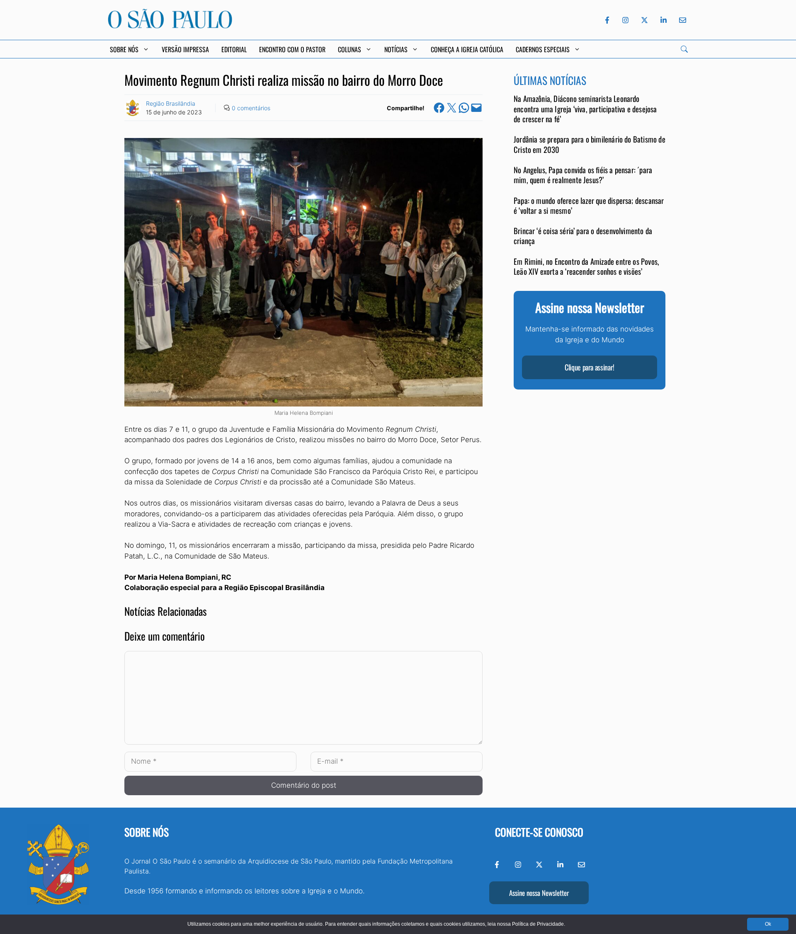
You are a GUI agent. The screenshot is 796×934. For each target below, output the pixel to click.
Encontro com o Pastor (292, 49)
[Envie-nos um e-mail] (681, 20)
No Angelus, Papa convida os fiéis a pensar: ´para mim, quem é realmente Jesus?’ (583, 175)
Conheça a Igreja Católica (467, 49)
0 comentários (251, 107)
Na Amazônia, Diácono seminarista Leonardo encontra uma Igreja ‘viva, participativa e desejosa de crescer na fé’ (585, 109)
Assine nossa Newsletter (539, 893)
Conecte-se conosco (539, 832)
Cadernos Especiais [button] (543, 49)
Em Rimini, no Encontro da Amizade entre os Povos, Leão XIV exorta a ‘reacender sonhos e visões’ (586, 266)
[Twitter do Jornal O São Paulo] (644, 20)
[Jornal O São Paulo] (170, 26)
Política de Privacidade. (538, 924)
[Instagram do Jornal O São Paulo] (625, 20)
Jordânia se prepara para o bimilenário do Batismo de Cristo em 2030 (589, 144)
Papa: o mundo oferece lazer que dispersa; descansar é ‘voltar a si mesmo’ (589, 205)
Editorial (234, 49)
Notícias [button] (396, 49)
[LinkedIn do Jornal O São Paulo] (663, 20)
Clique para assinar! (589, 367)
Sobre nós (146, 832)
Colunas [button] (349, 49)
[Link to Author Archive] (132, 107)
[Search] (684, 49)
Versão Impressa (185, 49)
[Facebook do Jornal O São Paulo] (607, 20)
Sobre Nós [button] (124, 49)
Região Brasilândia (170, 103)
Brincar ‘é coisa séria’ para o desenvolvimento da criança (583, 236)
